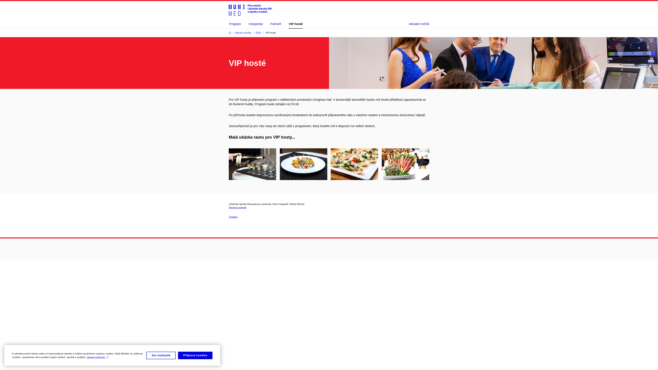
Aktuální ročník (419, 24)
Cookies (233, 216)
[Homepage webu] (250, 10)
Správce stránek (237, 207)
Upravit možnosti (96, 357)
